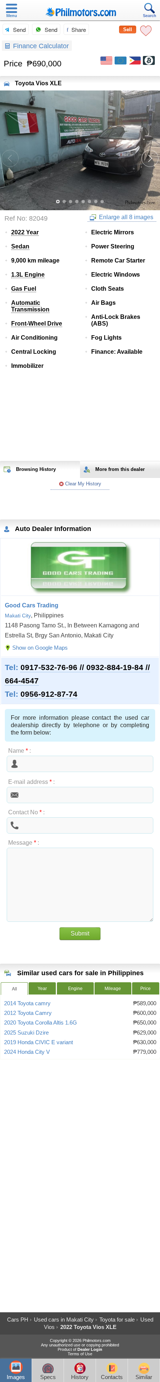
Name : (19, 751)
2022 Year (25, 232)
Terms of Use (80, 1354)
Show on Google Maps (40, 647)
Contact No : (26, 812)
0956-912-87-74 (48, 694)
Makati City (18, 616)
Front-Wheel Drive (36, 323)
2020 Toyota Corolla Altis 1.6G (40, 1023)
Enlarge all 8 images (125, 217)
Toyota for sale (117, 1319)
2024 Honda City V (27, 1052)
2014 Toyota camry (27, 1003)
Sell (127, 29)
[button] (150, 158)
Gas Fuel (23, 289)
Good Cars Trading (31, 605)
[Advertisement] (80, 416)
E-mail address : (31, 782)
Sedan (20, 246)
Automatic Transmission (30, 306)
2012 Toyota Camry (28, 1013)
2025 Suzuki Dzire (26, 1033)
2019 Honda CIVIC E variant (38, 1042)
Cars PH (17, 1319)
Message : (23, 843)
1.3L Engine (28, 274)
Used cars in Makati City (64, 1319)
